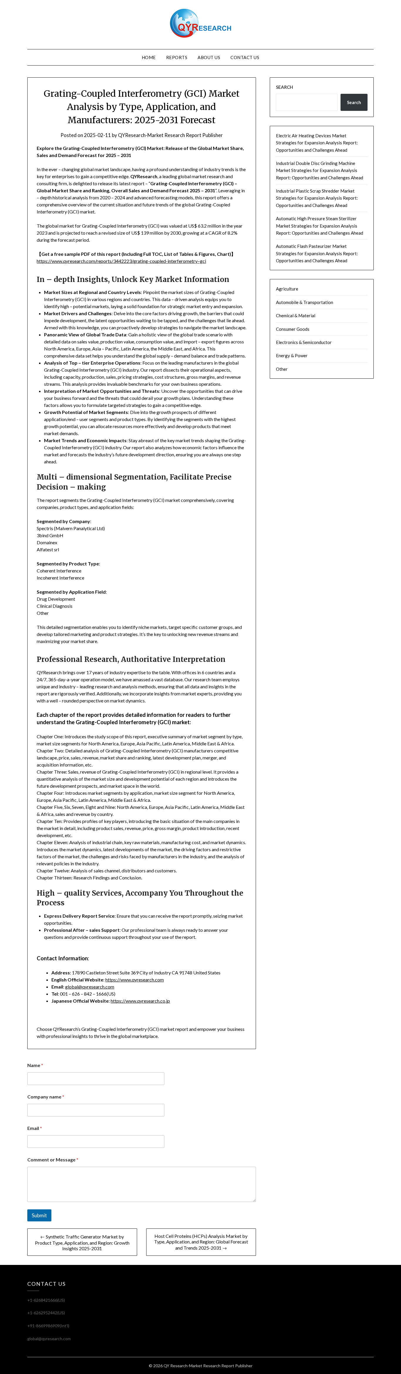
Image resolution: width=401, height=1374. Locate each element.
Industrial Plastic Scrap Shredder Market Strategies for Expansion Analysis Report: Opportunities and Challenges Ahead (317, 198)
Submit (39, 1215)
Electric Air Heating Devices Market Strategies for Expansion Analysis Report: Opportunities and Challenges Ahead (317, 143)
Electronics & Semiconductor (304, 342)
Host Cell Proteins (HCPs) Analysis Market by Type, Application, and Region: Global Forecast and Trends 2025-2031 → (201, 1242)
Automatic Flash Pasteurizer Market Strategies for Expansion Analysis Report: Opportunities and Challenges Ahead (317, 253)
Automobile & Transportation (304, 302)
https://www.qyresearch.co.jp (140, 1001)
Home (149, 57)
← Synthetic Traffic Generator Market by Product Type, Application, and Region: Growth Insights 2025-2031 (82, 1242)
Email (34, 1128)
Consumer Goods (292, 329)
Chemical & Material (295, 315)
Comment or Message (52, 1159)
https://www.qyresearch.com (134, 979)
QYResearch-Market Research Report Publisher (170, 135)
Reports (177, 57)
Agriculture (287, 288)
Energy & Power (292, 355)
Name (35, 1065)
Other (282, 369)
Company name (45, 1096)
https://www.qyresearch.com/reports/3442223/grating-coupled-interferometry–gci (121, 261)
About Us (209, 57)
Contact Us (244, 57)
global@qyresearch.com (89, 986)
